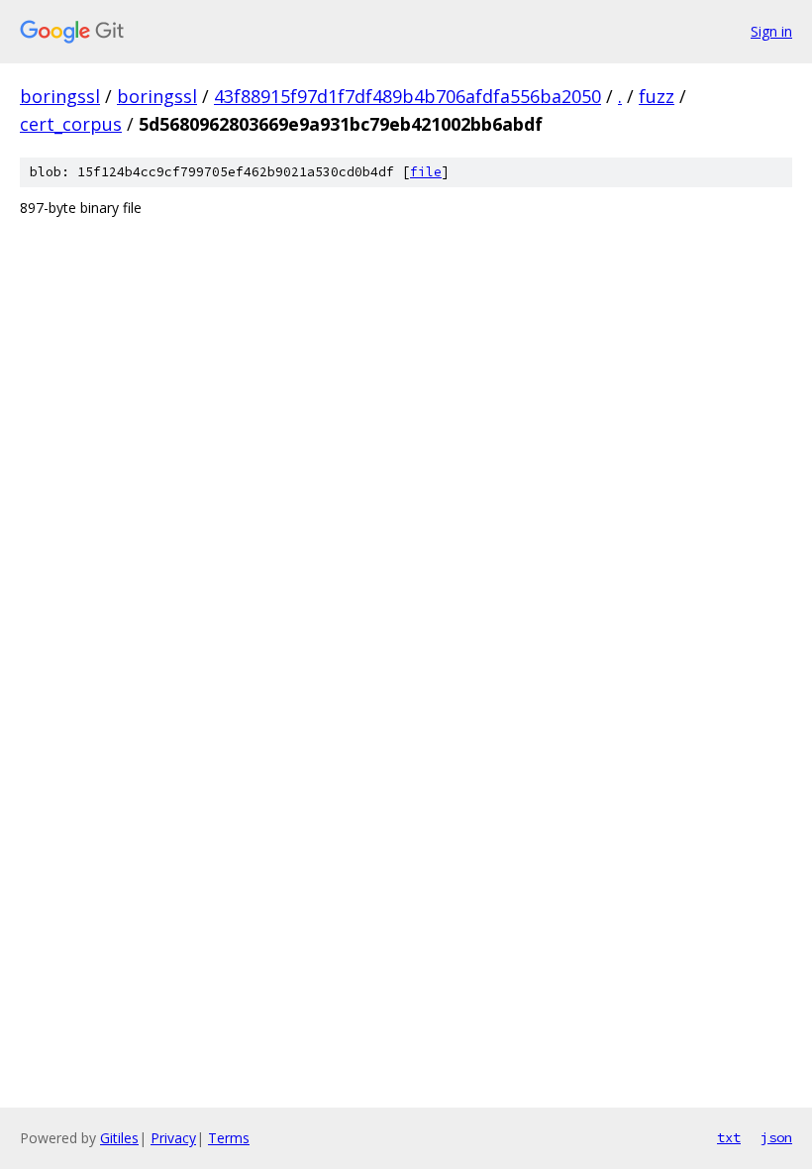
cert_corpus (71, 124)
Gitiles (119, 1137)
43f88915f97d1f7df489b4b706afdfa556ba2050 (407, 96)
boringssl (60, 96)
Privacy (173, 1137)
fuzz (656, 96)
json (776, 1137)
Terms (229, 1137)
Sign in (771, 31)
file (426, 171)
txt (729, 1137)
